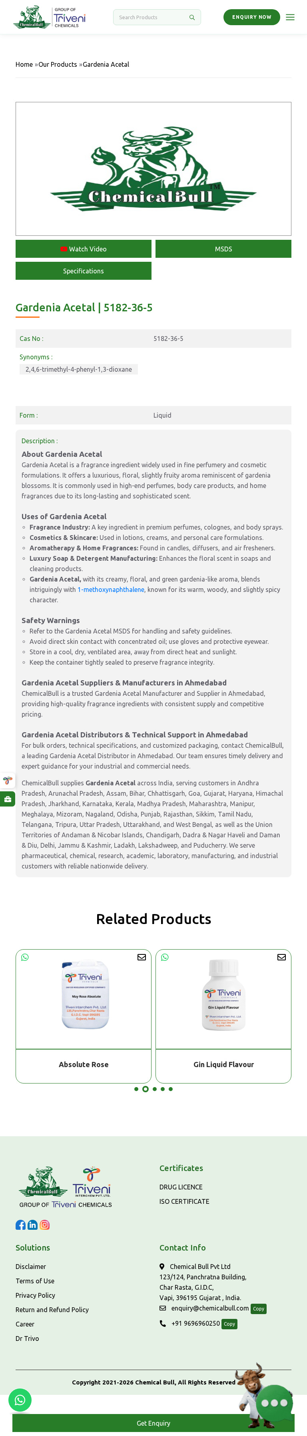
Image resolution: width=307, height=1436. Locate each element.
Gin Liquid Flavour (84, 1064)
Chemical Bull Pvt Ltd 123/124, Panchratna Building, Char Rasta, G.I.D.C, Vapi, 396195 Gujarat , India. (203, 1282)
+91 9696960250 (195, 1323)
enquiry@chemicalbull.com (209, 1308)
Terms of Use (35, 1281)
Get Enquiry (153, 1423)
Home (24, 64)
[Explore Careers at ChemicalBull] (7, 799)
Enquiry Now (251, 17)
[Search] (192, 17)
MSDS (223, 249)
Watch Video (87, 249)
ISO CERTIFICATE (184, 1201)
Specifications (83, 271)
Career (25, 1324)
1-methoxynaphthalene (111, 589)
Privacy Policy (35, 1295)
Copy (258, 1308)
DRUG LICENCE (181, 1187)
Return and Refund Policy (52, 1309)
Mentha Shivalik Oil (223, 1064)
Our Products (57, 64)
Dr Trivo (27, 1338)
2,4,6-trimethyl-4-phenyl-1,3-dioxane (79, 369)
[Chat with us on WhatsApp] (20, 1400)
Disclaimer (31, 1266)
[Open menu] (290, 17)
